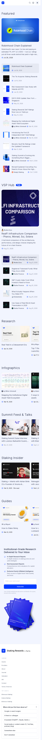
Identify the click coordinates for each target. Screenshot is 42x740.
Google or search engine (12, 711)
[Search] (30, 3)
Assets (4, 662)
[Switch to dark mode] (37, 2)
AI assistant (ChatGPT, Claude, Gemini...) (17, 720)
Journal (4, 672)
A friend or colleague (11, 715)
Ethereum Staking (7, 694)
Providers (4, 665)
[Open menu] (33, 2)
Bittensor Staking (7, 701)
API (3, 679)
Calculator (5, 676)
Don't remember (9, 735)
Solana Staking (6, 698)
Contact (4, 683)
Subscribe (20, 586)
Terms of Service (7, 686)
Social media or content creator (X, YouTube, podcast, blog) (19, 725)
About (3, 669)
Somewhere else (9, 730)
